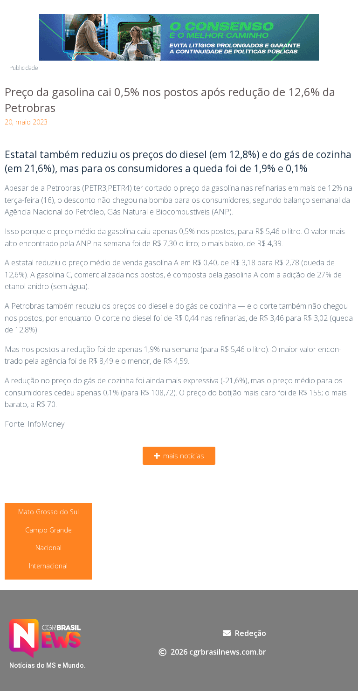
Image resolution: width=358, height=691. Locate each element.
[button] (179, 456)
